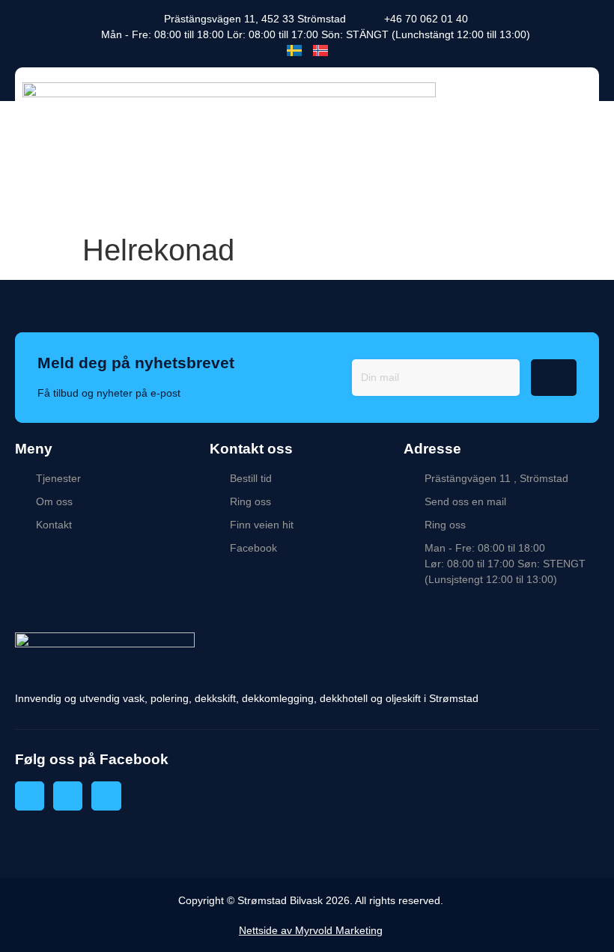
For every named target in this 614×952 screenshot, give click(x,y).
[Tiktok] (106, 796)
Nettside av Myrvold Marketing (311, 930)
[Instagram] (67, 796)
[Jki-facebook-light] (29, 796)
